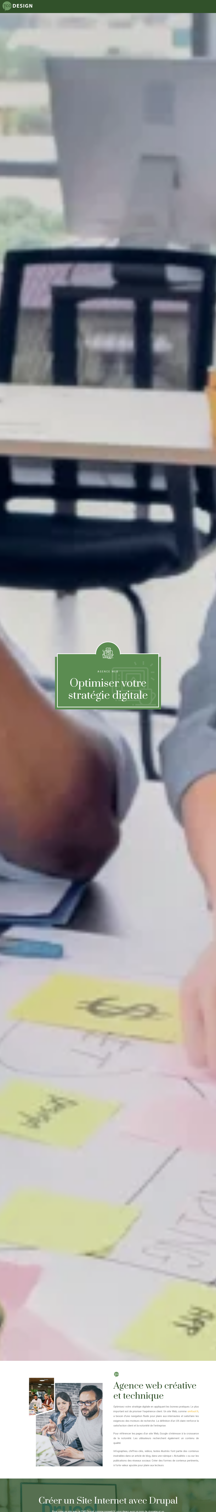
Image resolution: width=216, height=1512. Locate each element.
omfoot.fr (192, 1411)
